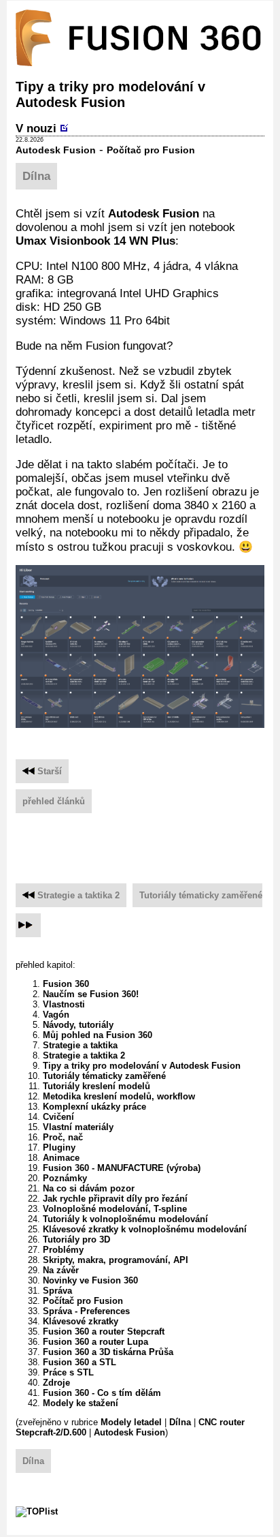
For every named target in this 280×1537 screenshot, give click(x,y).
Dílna (36, 176)
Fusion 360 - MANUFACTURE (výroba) (121, 1168)
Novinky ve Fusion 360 (90, 1280)
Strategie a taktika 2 (78, 895)
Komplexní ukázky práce (94, 1106)
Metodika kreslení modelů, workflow (119, 1096)
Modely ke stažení (80, 1403)
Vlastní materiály (78, 1127)
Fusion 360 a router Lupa (95, 1342)
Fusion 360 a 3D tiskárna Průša (108, 1352)
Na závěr (61, 1270)
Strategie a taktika (80, 1045)
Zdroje (56, 1383)
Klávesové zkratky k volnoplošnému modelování (145, 1229)
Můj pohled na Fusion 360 (97, 1035)
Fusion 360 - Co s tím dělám (102, 1393)
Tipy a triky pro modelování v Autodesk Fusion (142, 1066)
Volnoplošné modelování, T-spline (115, 1209)
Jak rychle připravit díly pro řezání (115, 1198)
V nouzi (36, 128)
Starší (48, 771)
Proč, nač (63, 1137)
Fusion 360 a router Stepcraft (103, 1331)
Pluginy (59, 1147)
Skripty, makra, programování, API (115, 1260)
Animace (61, 1158)
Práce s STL (68, 1372)
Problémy (63, 1250)
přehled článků (53, 801)
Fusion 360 (66, 984)
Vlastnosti (64, 1004)
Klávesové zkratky (80, 1321)
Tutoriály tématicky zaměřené (200, 895)
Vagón (56, 1014)
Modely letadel (131, 1422)
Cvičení (58, 1117)
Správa (57, 1290)
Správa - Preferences (86, 1311)
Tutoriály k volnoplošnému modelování (125, 1219)
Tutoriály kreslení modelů (96, 1086)
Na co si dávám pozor (89, 1188)
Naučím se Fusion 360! (91, 994)
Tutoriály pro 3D (76, 1239)
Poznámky (65, 1178)
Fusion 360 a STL (79, 1362)
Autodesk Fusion (56, 150)
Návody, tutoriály (78, 1025)
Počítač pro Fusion (151, 150)
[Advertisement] (148, 842)
